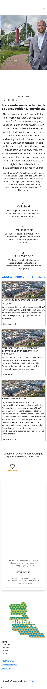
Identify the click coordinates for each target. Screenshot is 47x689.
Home (4, 642)
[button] (3, 468)
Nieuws (4, 650)
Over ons (5, 644)
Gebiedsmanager (9, 664)
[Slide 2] (23, 95)
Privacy (32, 681)
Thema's (5, 647)
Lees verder (8, 374)
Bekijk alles (37, 277)
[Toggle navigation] (44, 9)
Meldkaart (6, 668)
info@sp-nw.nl (7, 661)
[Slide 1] (19, 95)
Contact (5, 653)
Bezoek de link (9, 324)
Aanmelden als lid (24, 572)
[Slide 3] (28, 95)
